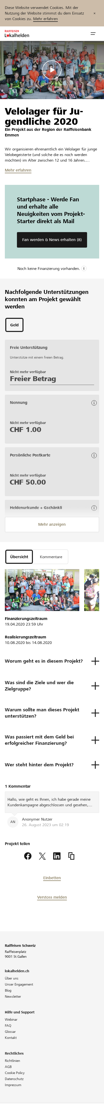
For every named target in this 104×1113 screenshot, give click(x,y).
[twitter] (42, 856)
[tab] (14, 325)
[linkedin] (57, 856)
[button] (93, 34)
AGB (8, 1067)
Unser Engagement (19, 984)
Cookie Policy (15, 1073)
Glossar (10, 1032)
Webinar (11, 1019)
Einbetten (52, 878)
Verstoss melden (52, 897)
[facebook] (28, 856)
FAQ (8, 1025)
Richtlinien (12, 1061)
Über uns (11, 978)
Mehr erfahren (45, 18)
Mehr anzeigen (52, 524)
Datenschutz (14, 1079)
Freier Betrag (33, 379)
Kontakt (11, 1038)
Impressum (13, 1085)
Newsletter (13, 996)
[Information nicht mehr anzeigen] (94, 13)
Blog (8, 990)
